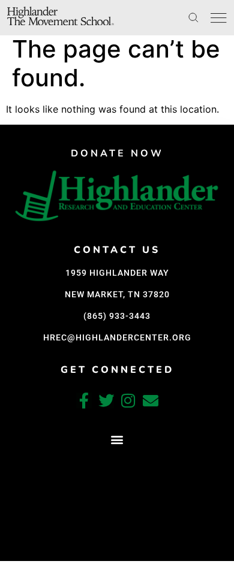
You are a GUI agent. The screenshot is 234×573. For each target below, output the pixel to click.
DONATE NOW (117, 153)
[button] (117, 440)
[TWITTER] (106, 400)
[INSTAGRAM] (128, 400)
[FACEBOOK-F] (84, 400)
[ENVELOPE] (150, 400)
